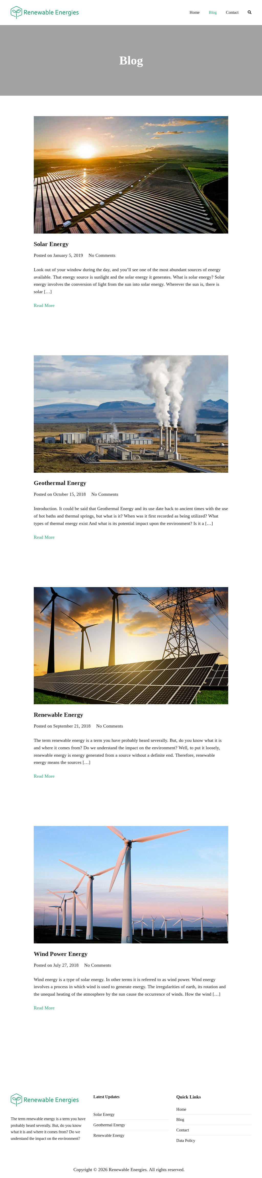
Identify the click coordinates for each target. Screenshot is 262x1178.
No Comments (102, 255)
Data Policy (185, 1140)
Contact (232, 12)
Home (195, 12)
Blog (213, 12)
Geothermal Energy (60, 483)
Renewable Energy (58, 714)
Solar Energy (51, 244)
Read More (44, 305)
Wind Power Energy (61, 954)
